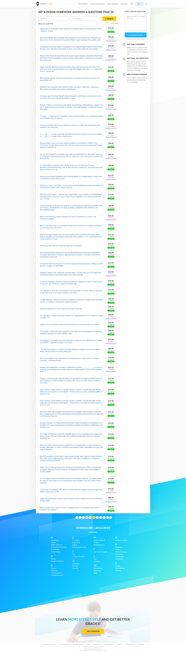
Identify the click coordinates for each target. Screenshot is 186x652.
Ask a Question (112, 4)
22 (101, 517)
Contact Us (97, 644)
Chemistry (54, 570)
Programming (119, 556)
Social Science (120, 568)
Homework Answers (97, 4)
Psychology (119, 559)
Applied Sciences (56, 545)
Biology (53, 559)
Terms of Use (130, 644)
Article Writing (55, 552)
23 (104, 517)
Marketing (97, 571)
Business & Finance (57, 561)
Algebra (53, 542)
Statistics (118, 570)
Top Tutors (124, 4)
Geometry (75, 568)
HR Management (99, 545)
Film (73, 554)
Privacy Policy (109, 644)
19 (90, 517)
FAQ (131, 4)
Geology (75, 566)
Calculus (54, 568)
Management (98, 568)
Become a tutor (78, 644)
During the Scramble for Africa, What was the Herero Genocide (61, 309)
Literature (97, 561)
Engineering (76, 542)
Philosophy (118, 547)
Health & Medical (99, 540)
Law (95, 559)
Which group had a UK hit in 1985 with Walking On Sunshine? (61, 246)
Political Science (120, 552)
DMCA (120, 644)
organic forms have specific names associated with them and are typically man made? (69, 324)
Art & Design (55, 549)
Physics (117, 550)
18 (87, 517)
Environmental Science (79, 547)
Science (117, 566)
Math (95, 573)
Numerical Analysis (121, 540)
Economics (76, 540)
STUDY (46, 4)
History (96, 542)
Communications (56, 573)
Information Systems (100, 552)
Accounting (54, 540)
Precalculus (119, 554)
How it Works (83, 4)
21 (97, 517)
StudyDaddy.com (97, 647)
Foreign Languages (78, 556)
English (74, 545)
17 (83, 517)
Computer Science (57, 575)
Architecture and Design (58, 547)
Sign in (139, 4)
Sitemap (141, 644)
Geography (75, 564)
